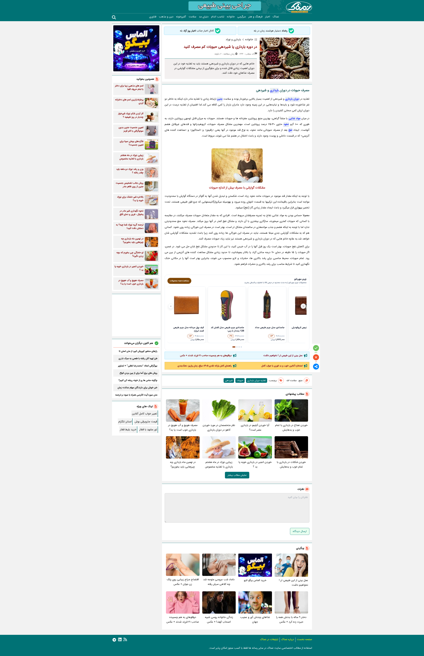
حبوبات (240, 380)
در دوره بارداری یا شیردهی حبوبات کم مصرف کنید (220, 47)
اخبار (267, 17)
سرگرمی (241, 17)
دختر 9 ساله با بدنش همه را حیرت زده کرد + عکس (291, 619)
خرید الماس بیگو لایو (255, 580)
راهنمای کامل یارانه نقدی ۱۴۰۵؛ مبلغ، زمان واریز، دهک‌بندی (205, 365)
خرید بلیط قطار (128, 429)
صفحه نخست (304, 639)
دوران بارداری (292, 99)
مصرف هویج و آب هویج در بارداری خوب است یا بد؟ (182, 427)
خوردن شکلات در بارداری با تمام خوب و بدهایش (291, 464)
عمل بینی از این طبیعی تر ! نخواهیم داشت (283, 355)
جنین (220, 99)
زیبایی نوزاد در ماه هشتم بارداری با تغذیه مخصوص (219, 464)
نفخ (290, 130)
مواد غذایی (294, 118)
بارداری (274, 90)
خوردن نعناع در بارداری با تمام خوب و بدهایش (291, 427)
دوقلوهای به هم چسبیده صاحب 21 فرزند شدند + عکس (206, 355)
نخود (286, 124)
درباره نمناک (287, 639)
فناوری (152, 17)
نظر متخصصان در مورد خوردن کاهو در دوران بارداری (219, 427)
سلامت (192, 17)
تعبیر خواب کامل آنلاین (144, 414)
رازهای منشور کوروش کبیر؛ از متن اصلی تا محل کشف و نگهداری (138, 351)
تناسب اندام (217, 17)
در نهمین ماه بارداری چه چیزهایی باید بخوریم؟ (183, 464)
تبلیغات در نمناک (269, 639)
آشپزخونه (181, 17)
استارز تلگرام (125, 422)
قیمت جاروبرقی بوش (146, 422)
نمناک (276, 17)
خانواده (231, 17)
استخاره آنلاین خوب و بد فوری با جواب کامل (282, 365)
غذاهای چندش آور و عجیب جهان (255, 619)
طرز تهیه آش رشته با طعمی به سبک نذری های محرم (138, 358)
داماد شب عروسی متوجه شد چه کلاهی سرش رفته (219, 581)
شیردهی (229, 380)
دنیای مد (204, 17)
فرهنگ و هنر (255, 17)
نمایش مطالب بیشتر (237, 475)
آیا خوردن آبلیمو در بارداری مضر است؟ (255, 427)
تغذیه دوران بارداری (256, 380)
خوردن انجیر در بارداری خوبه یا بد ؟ (255, 464)
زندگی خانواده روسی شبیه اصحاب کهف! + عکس (219, 619)
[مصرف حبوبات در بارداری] (237, 165)
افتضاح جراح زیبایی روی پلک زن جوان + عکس (183, 581)
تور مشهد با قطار (148, 429)
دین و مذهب (166, 17)
